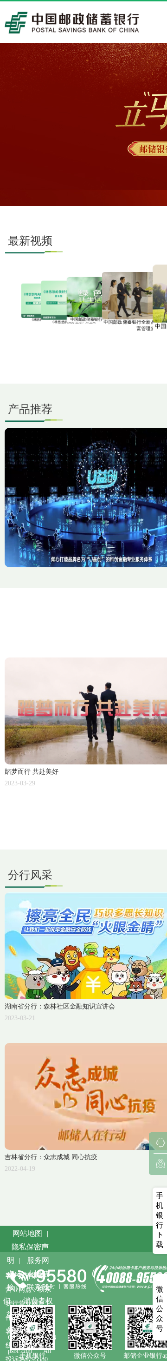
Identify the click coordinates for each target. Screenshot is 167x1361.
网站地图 (27, 1233)
